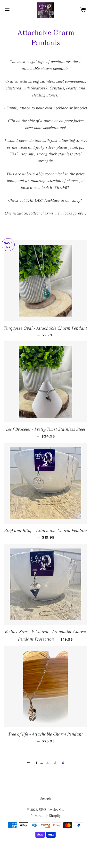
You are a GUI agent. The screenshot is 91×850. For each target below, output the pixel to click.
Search (45, 798)
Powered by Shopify (46, 815)
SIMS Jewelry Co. (51, 809)
